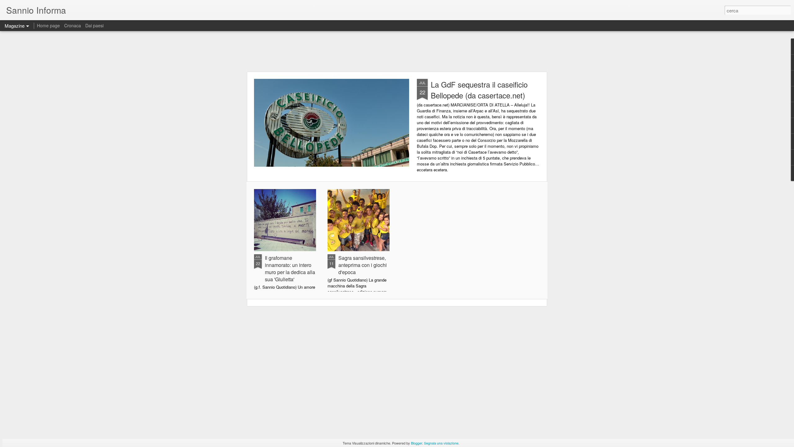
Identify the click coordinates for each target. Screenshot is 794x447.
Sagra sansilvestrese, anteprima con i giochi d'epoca (362, 265)
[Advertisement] (397, 51)
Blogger (416, 442)
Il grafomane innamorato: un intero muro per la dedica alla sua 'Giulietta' (290, 268)
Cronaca (72, 25)
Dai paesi (94, 25)
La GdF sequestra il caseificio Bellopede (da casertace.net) (479, 90)
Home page (48, 25)
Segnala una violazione (441, 442)
